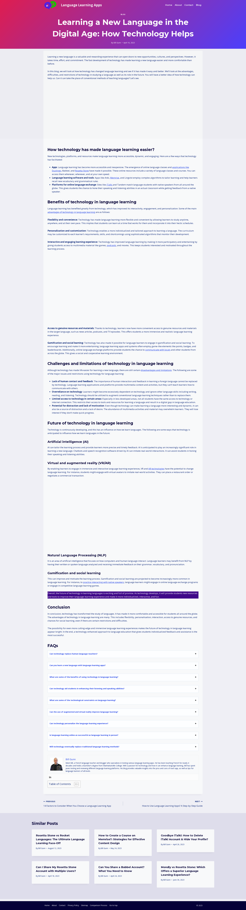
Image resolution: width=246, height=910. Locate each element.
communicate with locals (157, 349)
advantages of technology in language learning (71, 212)
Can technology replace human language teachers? (74, 654)
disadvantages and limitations (156, 370)
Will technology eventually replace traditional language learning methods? (84, 746)
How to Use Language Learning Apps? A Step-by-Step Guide (172, 803)
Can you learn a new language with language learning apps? (78, 665)
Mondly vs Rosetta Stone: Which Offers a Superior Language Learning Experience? (183, 871)
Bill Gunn (41, 848)
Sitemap (84, 905)
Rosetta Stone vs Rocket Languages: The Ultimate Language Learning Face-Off (60, 839)
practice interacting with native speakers (103, 582)
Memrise (114, 177)
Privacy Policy (73, 905)
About (54, 905)
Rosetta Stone (82, 170)
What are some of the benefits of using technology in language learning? (84, 677)
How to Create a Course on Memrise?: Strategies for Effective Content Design (121, 839)
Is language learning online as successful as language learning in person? (84, 735)
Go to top (113, 905)
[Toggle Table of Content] (75, 784)
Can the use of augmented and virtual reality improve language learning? (84, 712)
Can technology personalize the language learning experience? (79, 723)
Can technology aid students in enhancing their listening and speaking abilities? (87, 688)
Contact (62, 905)
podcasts (111, 245)
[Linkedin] (50, 777)
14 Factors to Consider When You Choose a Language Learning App (77, 803)
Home (47, 905)
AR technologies (156, 468)
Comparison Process (98, 905)
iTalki (109, 184)
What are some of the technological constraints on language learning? (83, 700)
